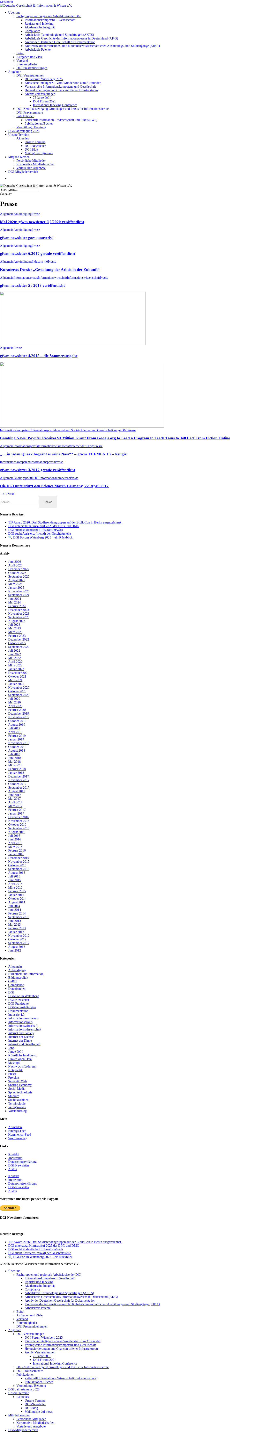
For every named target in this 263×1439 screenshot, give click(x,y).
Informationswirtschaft (52, 277)
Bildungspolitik (23, 478)
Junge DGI (120, 430)
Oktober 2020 (17, 691)
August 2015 (16, 872)
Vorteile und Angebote (31, 1426)
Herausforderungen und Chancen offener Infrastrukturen (61, 1348)
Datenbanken (16, 988)
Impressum (15, 1158)
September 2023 (18, 617)
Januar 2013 (16, 932)
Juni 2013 (14, 921)
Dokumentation (18, 1011)
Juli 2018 (14, 754)
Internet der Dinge (82, 446)
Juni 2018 (14, 758)
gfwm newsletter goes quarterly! (26, 238)
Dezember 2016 (18, 817)
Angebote (14, 1330)
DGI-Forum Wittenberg (23, 996)
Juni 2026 (14, 561)
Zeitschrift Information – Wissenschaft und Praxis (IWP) (61, 1378)
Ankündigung (23, 214)
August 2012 (16, 946)
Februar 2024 (17, 606)
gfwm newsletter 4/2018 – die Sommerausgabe (38, 356)
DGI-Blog (31, 1408)
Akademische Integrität (40, 1285)
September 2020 (18, 695)
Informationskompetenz (15, 430)
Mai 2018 (14, 761)
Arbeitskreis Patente (38, 1308)
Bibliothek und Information (26, 974)
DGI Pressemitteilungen (31, 1326)
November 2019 (18, 717)
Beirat (20, 1311)
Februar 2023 (17, 635)
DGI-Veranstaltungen (22, 1007)
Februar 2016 (17, 850)
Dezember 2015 (18, 858)
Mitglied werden (19, 1415)
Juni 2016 (14, 839)
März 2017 (15, 806)
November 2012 (18, 935)
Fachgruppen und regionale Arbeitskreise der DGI (48, 1274)
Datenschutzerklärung (22, 1161)
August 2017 (16, 791)
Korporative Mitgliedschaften (35, 1422)
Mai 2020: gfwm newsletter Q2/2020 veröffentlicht (42, 222)
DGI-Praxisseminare (29, 1371)
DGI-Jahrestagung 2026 (23, 1389)
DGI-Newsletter (18, 999)
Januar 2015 (16, 895)
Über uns (14, 1271)
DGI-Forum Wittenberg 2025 (44, 1337)
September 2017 (18, 787)
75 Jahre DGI (42, 1356)
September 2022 (18, 647)
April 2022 (15, 661)
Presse (36, 214)
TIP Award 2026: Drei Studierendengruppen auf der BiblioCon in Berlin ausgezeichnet (65, 522)
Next (10, 494)
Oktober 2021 (17, 676)
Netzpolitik (15, 1070)
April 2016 (15, 843)
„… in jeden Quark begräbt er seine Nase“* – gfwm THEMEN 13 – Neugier (64, 454)
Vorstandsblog (17, 1111)
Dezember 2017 (18, 776)
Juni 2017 (14, 795)
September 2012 (18, 943)
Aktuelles (22, 1396)
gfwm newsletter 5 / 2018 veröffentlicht (32, 285)
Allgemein (7, 214)
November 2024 (18, 591)
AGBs (12, 1169)
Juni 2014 (14, 909)
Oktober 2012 (17, 939)
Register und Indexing (39, 1282)
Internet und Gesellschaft (97, 430)
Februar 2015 (17, 891)
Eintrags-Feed (17, 1131)
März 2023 (15, 632)
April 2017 (15, 802)
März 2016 (15, 846)
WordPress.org (17, 1138)
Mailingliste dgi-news (39, 1411)
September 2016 (18, 828)
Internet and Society (68, 430)
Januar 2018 (16, 772)
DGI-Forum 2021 (44, 1359)
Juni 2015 (14, 880)
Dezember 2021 (18, 672)
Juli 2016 (14, 835)
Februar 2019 (17, 735)
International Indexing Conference (55, 1363)
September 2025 (18, 576)
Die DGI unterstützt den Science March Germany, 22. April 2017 (54, 486)
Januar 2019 (16, 739)
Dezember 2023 (18, 610)
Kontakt (13, 1154)
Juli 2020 (14, 698)
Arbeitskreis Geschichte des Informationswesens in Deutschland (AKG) (71, 1297)
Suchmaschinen (18, 1099)
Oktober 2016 (17, 824)
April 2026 (15, 565)
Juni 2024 (14, 598)
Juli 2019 (14, 728)
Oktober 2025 (17, 572)
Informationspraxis (26, 277)
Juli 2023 (14, 624)
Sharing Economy (20, 1085)
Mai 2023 (14, 628)
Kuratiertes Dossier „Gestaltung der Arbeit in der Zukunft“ (50, 269)
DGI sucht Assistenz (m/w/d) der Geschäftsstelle (39, 533)
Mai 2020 (14, 702)
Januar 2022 (16, 669)
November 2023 (18, 613)
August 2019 (16, 724)
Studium (13, 1096)
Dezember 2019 (18, 713)
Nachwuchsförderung (22, 1066)
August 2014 (16, 902)
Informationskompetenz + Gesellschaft (50, 1278)
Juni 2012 (14, 950)
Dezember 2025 (18, 569)
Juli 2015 (14, 876)
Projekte (13, 1077)
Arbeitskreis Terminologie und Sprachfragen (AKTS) (59, 1293)
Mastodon (6, 1)
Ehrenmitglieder (26, 1322)
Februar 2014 (17, 913)
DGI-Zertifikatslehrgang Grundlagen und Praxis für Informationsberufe (62, 1367)
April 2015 (15, 883)
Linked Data (20, 1059)
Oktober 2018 (17, 747)
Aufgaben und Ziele (29, 1315)
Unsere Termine (18, 1393)
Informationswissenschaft (83, 277)
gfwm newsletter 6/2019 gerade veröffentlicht (37, 253)
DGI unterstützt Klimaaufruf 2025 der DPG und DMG (43, 526)
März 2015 (15, 887)
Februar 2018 (17, 769)
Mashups (14, 1062)
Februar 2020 (17, 709)
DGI (36, 478)
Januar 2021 (16, 684)
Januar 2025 (16, 587)
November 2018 (18, 743)
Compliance (16, 985)
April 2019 (15, 732)
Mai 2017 (14, 798)
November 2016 (18, 821)
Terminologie (16, 1103)
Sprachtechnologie (20, 1092)
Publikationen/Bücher (39, 1382)
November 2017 (18, 780)
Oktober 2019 (17, 721)
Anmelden (15, 1127)
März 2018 (15, 765)
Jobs (11, 1048)
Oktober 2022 (17, 643)
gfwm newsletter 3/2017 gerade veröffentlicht (37, 470)
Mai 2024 (14, 602)
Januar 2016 (16, 854)
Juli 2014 (14, 906)
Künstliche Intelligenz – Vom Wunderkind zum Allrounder (62, 1341)
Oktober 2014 (17, 898)
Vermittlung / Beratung (31, 1385)
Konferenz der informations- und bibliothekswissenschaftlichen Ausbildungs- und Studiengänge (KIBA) (92, 1304)
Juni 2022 (14, 654)
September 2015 (18, 869)
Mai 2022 (14, 658)
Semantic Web (17, 1081)
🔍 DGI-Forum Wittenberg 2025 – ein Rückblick (40, 537)
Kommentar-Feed (19, 1134)
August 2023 (16, 621)
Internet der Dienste (21, 1037)
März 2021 (15, 680)
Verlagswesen (17, 1107)
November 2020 (18, 687)
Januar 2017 (16, 813)
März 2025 (15, 584)
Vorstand (22, 1319)
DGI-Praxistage (18, 1003)
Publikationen (25, 1374)
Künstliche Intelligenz (22, 1055)
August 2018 (16, 750)
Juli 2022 (14, 650)
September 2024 (18, 595)
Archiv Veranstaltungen (40, 1352)
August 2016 (16, 832)
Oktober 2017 (17, 784)
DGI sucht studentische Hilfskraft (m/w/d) (35, 530)
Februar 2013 (17, 928)
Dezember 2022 (18, 639)
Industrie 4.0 (40, 261)
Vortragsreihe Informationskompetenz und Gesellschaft (60, 1345)
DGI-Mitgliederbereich (23, 1430)
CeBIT (12, 981)
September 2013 (18, 917)
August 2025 (16, 580)
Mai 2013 (14, 924)
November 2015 (18, 861)
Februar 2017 (17, 809)
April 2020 (15, 706)
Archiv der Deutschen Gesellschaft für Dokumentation (60, 1300)
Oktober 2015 (17, 865)
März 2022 (15, 665)
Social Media (16, 1088)
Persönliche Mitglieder (31, 1419)
